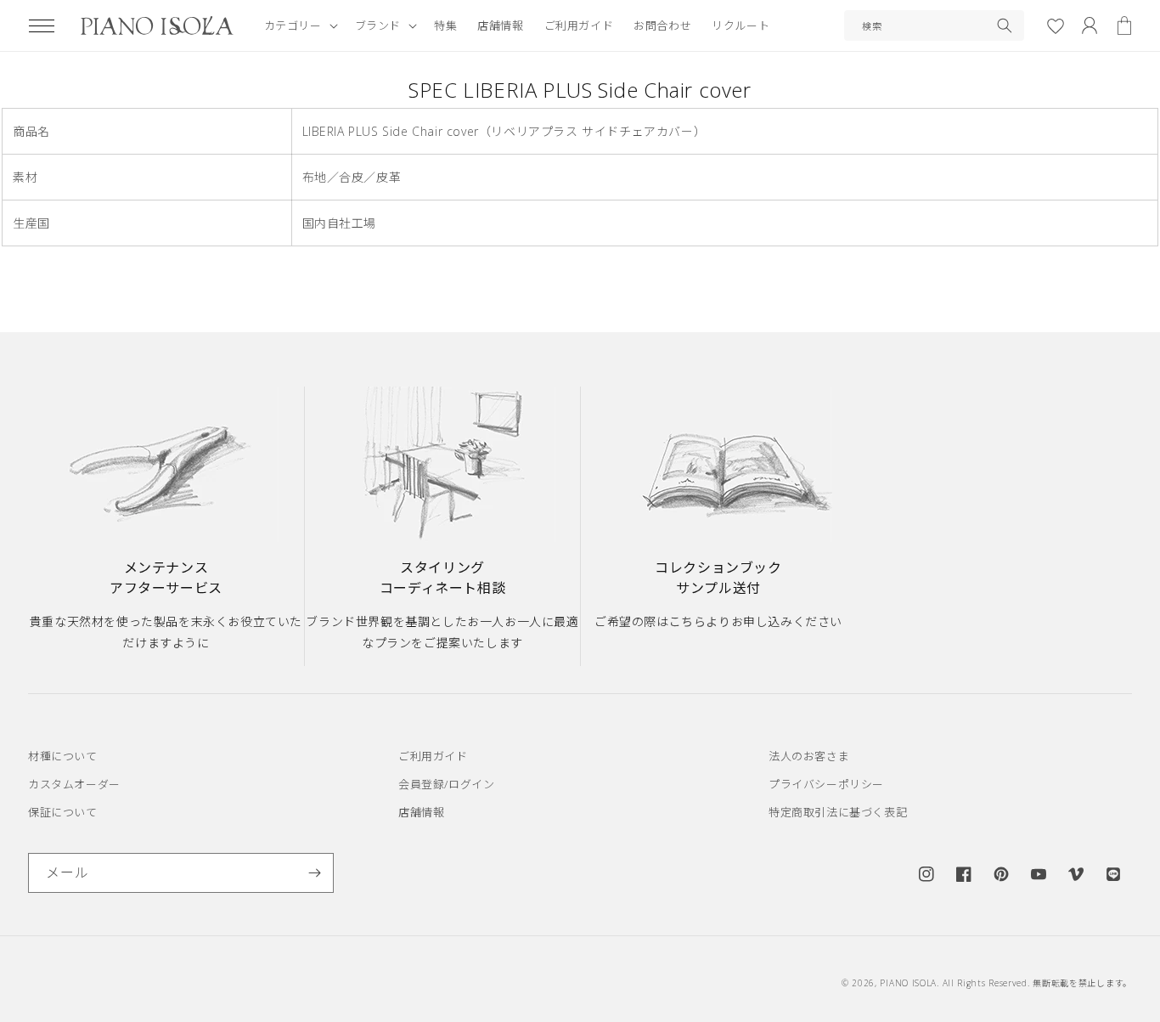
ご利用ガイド (433, 756)
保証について (63, 812)
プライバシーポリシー (826, 784)
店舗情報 (421, 812)
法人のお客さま (809, 756)
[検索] (1004, 25)
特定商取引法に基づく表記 (838, 812)
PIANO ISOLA (908, 983)
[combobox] (934, 25)
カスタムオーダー (74, 784)
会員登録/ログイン (446, 784)
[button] (41, 25)
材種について (63, 756)
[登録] (314, 873)
